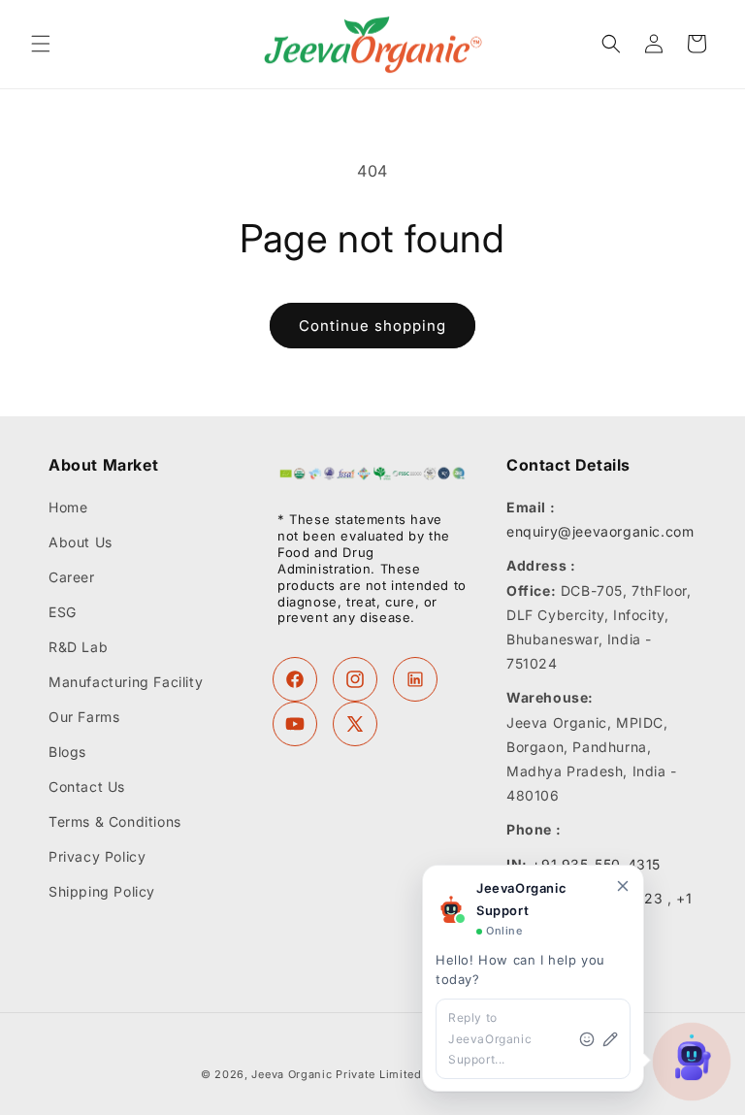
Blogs (67, 751)
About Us (81, 542)
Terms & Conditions (115, 821)
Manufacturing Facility (126, 681)
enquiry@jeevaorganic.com (600, 531)
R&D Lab (78, 647)
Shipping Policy (102, 891)
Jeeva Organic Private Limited (336, 1074)
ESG (63, 612)
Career (72, 577)
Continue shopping (372, 325)
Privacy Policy (97, 856)
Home (68, 507)
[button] (40, 43)
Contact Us (87, 786)
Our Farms (84, 716)
